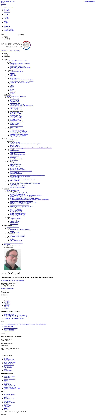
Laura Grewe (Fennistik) (15, 209)
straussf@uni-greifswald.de (7, 288)
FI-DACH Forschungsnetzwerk (17, 194)
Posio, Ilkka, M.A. (14, 108)
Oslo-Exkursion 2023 (15, 177)
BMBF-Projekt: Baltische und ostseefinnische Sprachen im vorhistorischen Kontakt (29, 199)
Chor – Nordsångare (14, 180)
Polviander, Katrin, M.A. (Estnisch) (18, 132)
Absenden (21, 34)
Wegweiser (6, 56)
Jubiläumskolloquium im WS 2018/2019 (19, 205)
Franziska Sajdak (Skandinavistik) (18, 213)
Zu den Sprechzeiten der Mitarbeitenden (16, 96)
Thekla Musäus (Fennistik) (16, 211)
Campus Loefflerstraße (9, 330)
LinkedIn (7, 302)
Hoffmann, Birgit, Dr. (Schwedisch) (18, 131)
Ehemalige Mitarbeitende (15, 69)
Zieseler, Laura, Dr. (14, 127)
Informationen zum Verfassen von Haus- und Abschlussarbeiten (25, 183)
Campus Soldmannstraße (9, 329)
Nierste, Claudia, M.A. (15, 103)
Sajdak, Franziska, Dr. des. (16, 116)
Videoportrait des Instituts (16, 173)
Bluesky (7, 308)
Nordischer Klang (8, 225)
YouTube (7, 305)
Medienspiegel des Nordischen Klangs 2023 (20, 229)
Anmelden (3, 4)
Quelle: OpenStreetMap (89, 1)
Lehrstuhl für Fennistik (15, 78)
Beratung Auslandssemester (16, 158)
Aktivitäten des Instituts (15, 218)
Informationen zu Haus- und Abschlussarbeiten (21, 171)
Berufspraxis (13, 157)
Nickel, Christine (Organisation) (17, 235)
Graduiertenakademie (15, 221)
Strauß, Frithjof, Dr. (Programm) (17, 236)
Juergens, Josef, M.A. (15, 124)
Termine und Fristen (14, 184)
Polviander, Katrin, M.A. (15, 107)
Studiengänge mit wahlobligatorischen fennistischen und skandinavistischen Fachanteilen (31, 148)
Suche (2, 34)
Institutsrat (12, 73)
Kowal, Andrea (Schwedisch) (17, 130)
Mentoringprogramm (14, 222)
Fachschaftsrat (13, 75)
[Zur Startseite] (16, 49)
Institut (5, 59)
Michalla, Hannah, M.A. (15, 113)
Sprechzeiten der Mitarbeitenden (17, 66)
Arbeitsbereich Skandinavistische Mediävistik (20, 82)
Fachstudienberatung (14, 150)
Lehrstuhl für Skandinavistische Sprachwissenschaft (22, 81)
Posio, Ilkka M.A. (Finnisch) (16, 136)
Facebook (7, 304)
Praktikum (12, 239)
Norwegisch (12, 92)
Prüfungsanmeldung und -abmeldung (18, 185)
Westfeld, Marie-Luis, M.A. (16, 120)
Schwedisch (12, 93)
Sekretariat (12, 74)
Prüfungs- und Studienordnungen (17, 169)
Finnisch (12, 89)
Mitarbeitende (7, 94)
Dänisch (12, 85)
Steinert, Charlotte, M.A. (15, 118)
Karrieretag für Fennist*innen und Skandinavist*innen (22, 179)
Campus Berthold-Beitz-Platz (10, 328)
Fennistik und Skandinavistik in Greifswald (20, 63)
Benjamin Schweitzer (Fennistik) (17, 214)
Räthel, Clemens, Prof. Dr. (16, 115)
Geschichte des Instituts (15, 64)
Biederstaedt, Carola (14, 112)
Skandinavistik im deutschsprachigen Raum (20, 67)
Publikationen (4, 295)
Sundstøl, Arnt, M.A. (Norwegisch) (18, 135)
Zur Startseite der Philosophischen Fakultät (17, 60)
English (2, 2)
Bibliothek (12, 165)
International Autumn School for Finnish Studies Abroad (23, 202)
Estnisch (12, 86)
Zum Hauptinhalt (5, 1)
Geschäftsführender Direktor (16, 71)
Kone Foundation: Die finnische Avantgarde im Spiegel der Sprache (26, 195)
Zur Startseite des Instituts (13, 190)
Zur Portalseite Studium (12, 139)
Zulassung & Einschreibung (16, 168)
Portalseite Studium (14, 162)
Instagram (7, 301)
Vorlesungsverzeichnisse (15, 164)
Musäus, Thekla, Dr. (14, 100)
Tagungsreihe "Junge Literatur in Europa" (19, 203)
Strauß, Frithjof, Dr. (14, 119)
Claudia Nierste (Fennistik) (16, 210)
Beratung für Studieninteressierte (17, 152)
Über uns (12, 231)
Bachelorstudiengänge (15, 142)
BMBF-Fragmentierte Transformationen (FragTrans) (22, 197)
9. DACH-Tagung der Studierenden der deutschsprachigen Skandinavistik (27, 175)
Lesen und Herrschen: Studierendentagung (20, 176)
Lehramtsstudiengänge (15, 146)
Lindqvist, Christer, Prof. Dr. (16, 126)
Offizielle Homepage (15, 232)
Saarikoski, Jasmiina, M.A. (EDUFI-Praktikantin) (21, 105)
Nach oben (3, 414)
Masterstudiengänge (14, 145)
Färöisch (12, 87)
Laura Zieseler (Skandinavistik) (17, 216)
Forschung (6, 188)
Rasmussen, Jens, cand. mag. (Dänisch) (19, 134)
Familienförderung (14, 224)
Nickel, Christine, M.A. (15, 101)
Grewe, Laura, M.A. (14, 99)
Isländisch (12, 90)
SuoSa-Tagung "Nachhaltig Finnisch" (19, 192)
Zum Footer (12, 1)
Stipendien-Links (14, 160)
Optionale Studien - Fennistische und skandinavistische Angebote (25, 143)
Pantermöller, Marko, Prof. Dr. (17, 104)
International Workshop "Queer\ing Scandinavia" (21, 206)
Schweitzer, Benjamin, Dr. (16, 109)
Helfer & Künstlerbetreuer (16, 240)
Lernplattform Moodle (15, 167)
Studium (6, 138)
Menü (5, 53)
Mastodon (7, 306)
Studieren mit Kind (14, 156)
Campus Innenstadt (8, 326)
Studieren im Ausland (15, 172)
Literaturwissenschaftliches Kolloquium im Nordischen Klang (24, 198)
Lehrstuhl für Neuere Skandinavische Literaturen (21, 79)
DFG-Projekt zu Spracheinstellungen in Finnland (21, 201)
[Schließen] (1, 5)
